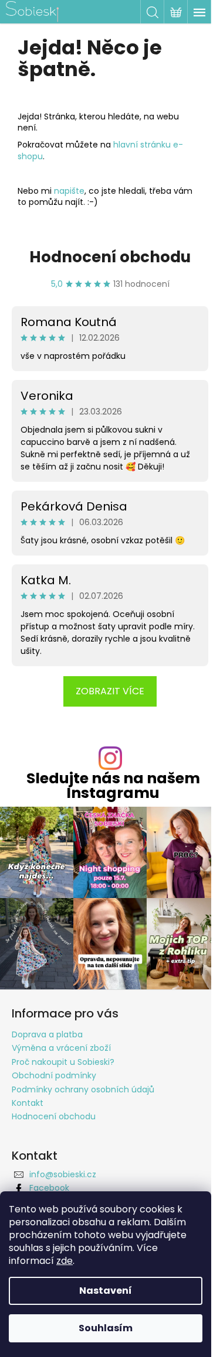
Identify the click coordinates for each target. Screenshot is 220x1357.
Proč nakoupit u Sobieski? (63, 1062)
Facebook (49, 1188)
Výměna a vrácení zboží (61, 1048)
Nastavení (105, 1290)
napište (69, 191)
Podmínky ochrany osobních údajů (83, 1089)
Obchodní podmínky (54, 1075)
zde (64, 1260)
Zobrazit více (110, 691)
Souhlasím (106, 1328)
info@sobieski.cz (62, 1174)
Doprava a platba (47, 1034)
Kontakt (27, 1103)
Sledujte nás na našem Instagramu (113, 785)
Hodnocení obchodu (110, 257)
